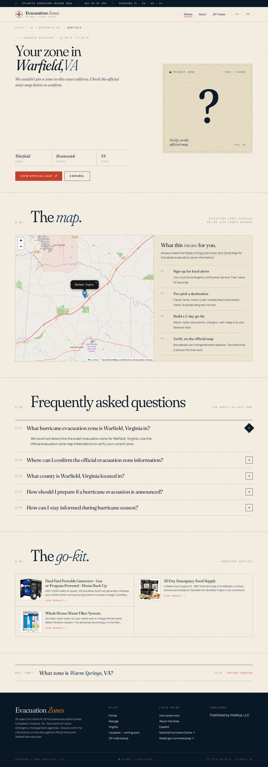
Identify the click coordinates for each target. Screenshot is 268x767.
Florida (113, 715)
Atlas (19, 27)
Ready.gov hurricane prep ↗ (176, 738)
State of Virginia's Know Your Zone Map (211, 253)
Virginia (113, 727)
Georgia (114, 721)
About (202, 14)
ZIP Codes (219, 14)
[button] (84, 294)
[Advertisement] (70, 120)
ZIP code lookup (118, 738)
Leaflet (94, 359)
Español (77, 176)
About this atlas (169, 721)
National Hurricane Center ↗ (177, 732)
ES (248, 14)
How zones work (169, 715)
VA (31, 27)
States (188, 14)
